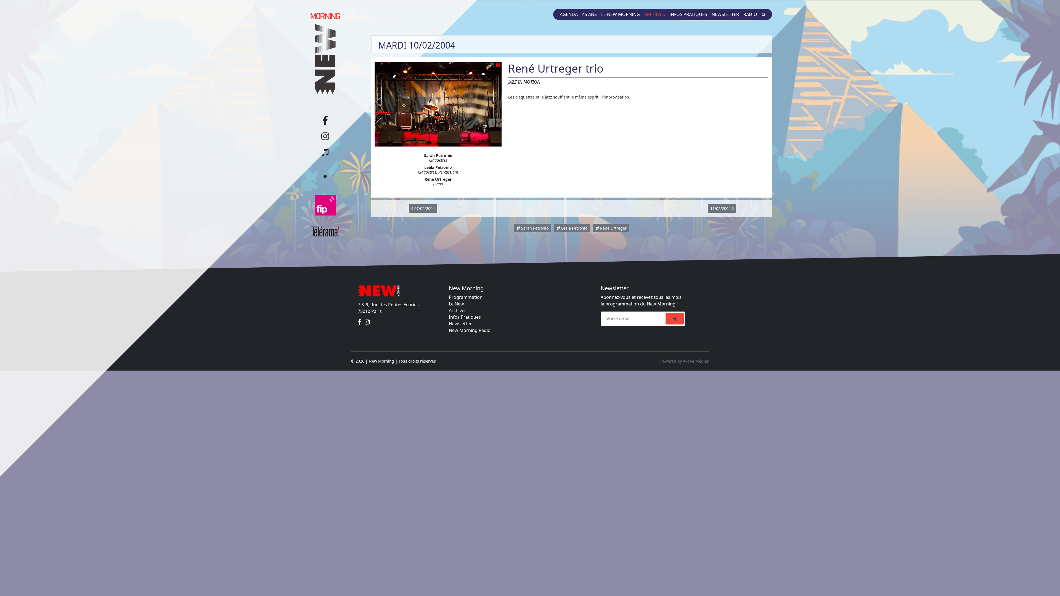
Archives (654, 14)
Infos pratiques (688, 14)
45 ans (589, 14)
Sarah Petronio (534, 228)
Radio (750, 14)
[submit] (675, 318)
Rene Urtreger (613, 228)
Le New (456, 304)
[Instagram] (367, 322)
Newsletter (725, 14)
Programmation (466, 297)
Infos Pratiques (465, 317)
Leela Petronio (573, 228)
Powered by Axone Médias (684, 361)
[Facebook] (360, 322)
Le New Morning (620, 14)
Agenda (569, 14)
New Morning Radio (470, 330)
